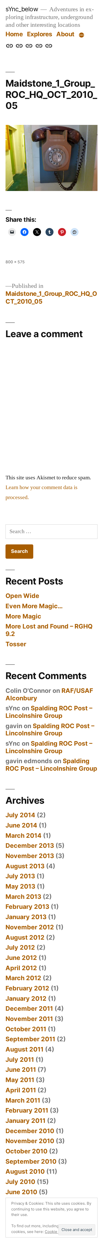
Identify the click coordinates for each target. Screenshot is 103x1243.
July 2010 (20, 1181)
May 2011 (20, 1080)
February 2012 (27, 988)
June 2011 (21, 1069)
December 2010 (30, 1131)
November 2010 (30, 1141)
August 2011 (25, 1049)
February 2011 (27, 1110)
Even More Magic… (34, 606)
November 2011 (29, 1018)
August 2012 (25, 937)
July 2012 (20, 947)
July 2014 (20, 815)
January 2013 (26, 917)
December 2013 (30, 845)
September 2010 (31, 1161)
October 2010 (27, 1151)
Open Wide (22, 595)
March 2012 (23, 978)
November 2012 (30, 927)
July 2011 (20, 1059)
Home (14, 34)
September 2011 (30, 1039)
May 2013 (20, 886)
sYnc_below (22, 9)
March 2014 (24, 835)
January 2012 (26, 998)
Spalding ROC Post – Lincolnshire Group (49, 711)
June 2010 (21, 1192)
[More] (81, 35)
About (65, 34)
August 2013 (25, 866)
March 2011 (23, 1100)
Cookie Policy (57, 1231)
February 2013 (27, 906)
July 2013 (20, 876)
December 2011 (29, 1008)
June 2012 (21, 957)
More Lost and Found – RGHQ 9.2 (49, 630)
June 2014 (21, 825)
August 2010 (25, 1171)
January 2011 (26, 1120)
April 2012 (21, 968)
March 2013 (23, 896)
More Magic (23, 616)
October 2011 (26, 1029)
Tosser (16, 644)
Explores (39, 34)
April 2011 (21, 1090)
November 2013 (30, 856)
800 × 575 (15, 262)
